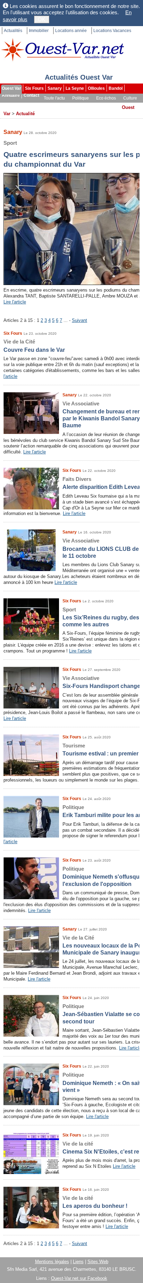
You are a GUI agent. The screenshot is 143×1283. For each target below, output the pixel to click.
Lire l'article (14, 301)
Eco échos (106, 98)
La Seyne (75, 88)
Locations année (71, 30)
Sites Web (97, 1261)
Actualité (25, 113)
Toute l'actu (54, 98)
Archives (109, 105)
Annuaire (11, 95)
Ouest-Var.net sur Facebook (79, 1278)
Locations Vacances (112, 30)
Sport (8, 105)
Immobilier (39, 30)
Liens (78, 1261)
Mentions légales (52, 1261)
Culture (130, 98)
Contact (31, 95)
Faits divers (31, 105)
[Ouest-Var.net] (62, 49)
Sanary (55, 88)
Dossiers (85, 105)
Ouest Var (11, 88)
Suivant (79, 320)
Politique (80, 98)
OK (41, 19)
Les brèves (59, 105)
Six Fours (34, 88)
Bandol (116, 88)
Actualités (13, 30)
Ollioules (96, 88)
